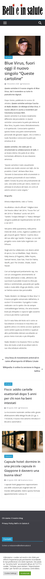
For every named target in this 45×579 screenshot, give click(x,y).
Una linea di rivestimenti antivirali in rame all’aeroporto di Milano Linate (22, 359)
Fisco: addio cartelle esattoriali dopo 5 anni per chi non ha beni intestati (20, 396)
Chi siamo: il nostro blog (12, 518)
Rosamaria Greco (26, 480)
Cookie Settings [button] (10, 573)
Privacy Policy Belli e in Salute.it (15, 523)
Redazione (26, 84)
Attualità (9, 57)
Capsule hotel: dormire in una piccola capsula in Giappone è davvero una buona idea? (22, 468)
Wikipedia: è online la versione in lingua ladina (21, 369)
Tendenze (8, 456)
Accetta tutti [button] (25, 573)
